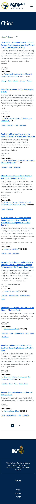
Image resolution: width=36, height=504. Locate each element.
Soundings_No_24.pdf (11, 291)
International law (19, 333)
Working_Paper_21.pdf (11, 411)
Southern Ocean (23, 384)
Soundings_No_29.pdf (11, 249)
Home (3, 37)
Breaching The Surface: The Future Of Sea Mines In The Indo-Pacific (17, 308)
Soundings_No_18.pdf (11, 329)
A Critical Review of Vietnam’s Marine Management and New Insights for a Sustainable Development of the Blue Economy (16, 221)
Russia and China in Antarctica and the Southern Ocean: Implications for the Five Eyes (17, 348)
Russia (10, 384)
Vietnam (4, 253)
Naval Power (5, 337)
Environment (17, 167)
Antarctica (4, 167)
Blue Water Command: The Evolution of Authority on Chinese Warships (16, 177)
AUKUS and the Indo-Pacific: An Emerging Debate (17, 90)
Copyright (18, 497)
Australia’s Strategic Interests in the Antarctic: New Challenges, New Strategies (18, 135)
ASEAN (32, 333)
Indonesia (15, 81)
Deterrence (10, 125)
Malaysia (29, 81)
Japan (3, 415)
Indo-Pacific (23, 125)
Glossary (18, 481)
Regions (10, 37)
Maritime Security (13, 296)
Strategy (4, 81)
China (9, 81)
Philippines (4, 296)
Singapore (22, 81)
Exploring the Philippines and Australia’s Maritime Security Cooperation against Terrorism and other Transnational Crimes (17, 264)
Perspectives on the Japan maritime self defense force (17, 393)
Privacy (18, 490)
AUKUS (3, 125)
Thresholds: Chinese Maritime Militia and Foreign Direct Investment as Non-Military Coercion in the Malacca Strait (18, 45)
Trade (11, 333)
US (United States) (25, 296)
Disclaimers (18, 493)
